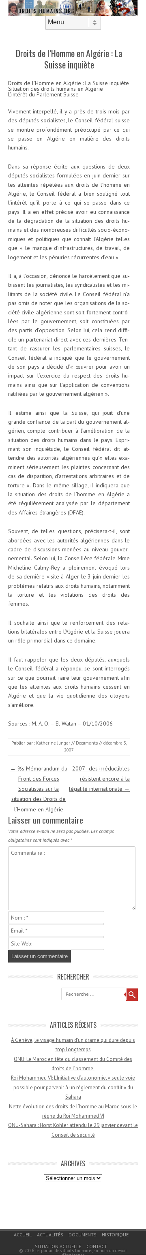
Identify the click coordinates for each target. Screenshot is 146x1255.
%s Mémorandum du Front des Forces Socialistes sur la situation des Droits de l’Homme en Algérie (38, 789)
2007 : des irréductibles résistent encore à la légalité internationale (99, 778)
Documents (87, 743)
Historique (115, 1235)
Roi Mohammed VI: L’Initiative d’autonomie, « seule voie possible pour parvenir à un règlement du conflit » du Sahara (73, 1087)
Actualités (50, 1235)
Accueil (23, 1235)
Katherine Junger (53, 743)
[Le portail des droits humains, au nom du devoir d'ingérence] (73, 13)
